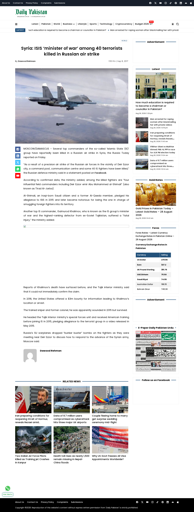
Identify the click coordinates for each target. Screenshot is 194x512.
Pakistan (46, 24)
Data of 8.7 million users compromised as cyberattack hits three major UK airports (71, 419)
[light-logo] (32, 13)
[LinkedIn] (17, 155)
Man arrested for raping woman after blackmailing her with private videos (123, 30)
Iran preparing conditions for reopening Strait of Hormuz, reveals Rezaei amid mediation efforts (32, 420)
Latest (35, 24)
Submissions (59, 3)
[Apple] (191, 3)
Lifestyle (82, 24)
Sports (93, 24)
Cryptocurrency (123, 24)
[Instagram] (166, 3)
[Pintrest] (176, 3)
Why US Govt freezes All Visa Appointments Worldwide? (109, 457)
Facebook (100, 172)
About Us (6, 3)
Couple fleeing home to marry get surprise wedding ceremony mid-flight (110, 419)
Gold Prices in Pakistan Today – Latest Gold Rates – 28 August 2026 (154, 212)
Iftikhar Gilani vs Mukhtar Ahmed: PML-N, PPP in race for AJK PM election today (162, 149)
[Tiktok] (171, 3)
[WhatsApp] (17, 169)
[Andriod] (186, 3)
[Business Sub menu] (74, 24)
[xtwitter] (155, 3)
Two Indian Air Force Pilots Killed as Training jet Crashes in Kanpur (32, 459)
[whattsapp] (7, 488)
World (57, 24)
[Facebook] (150, 3)
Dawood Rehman (27, 61)
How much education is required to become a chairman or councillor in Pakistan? (155, 106)
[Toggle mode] (172, 24)
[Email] (17, 175)
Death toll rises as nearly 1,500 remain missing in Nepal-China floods (71, 459)
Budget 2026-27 (144, 24)
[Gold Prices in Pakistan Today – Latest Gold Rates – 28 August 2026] (156, 194)
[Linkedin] (181, 3)
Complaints (46, 3)
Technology (106, 24)
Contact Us (18, 3)
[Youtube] (160, 3)
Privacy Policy (32, 3)
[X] (17, 162)
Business (67, 24)
